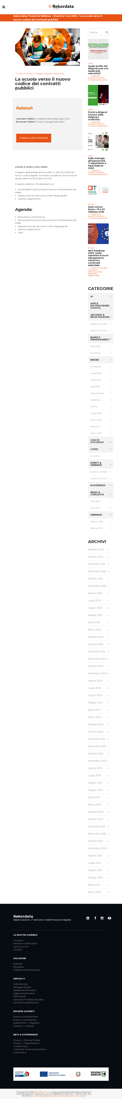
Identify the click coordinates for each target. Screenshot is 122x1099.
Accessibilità (95, 366)
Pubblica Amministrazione (26, 970)
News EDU (48, 74)
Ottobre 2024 (95, 666)
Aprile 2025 (94, 622)
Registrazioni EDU (98, 330)
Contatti (17, 949)
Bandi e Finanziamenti (99, 338)
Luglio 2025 (94, 600)
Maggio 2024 (95, 702)
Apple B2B (95, 386)
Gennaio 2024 (95, 731)
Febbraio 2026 (96, 549)
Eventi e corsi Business (24, 1020)
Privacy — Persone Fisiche (26, 1040)
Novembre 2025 (97, 571)
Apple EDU (96, 76)
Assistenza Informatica (24, 990)
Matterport (95, 426)
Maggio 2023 (95, 790)
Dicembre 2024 (96, 651)
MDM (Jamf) (19, 996)
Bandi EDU (95, 353)
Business (17, 963)
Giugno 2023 (95, 782)
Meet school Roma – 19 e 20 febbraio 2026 (96, 209)
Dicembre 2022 (96, 826)
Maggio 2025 (95, 615)
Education (18, 967)
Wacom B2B (96, 433)
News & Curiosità (95, 272)
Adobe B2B (95, 373)
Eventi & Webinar (40, 15)
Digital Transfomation (24, 993)
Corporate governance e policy (72, 1096)
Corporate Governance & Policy (29, 1049)
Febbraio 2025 (95, 637)
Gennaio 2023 (95, 819)
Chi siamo (18, 940)
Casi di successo (97, 441)
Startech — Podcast (23, 1026)
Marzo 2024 (94, 717)
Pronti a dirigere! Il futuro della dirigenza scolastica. (97, 116)
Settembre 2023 (97, 760)
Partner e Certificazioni (25, 943)
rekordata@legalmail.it (45, 1096)
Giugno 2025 (95, 607)
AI (91, 296)
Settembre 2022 (97, 848)
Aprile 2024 (94, 709)
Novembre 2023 (97, 746)
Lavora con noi (20, 946)
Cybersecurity (20, 984)
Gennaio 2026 (95, 556)
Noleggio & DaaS (22, 987)
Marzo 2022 (94, 892)
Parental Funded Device (26, 1002)
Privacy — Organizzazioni (26, 1043)
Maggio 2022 (95, 877)
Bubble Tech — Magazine (26, 1023)
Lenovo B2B (96, 420)
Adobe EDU (95, 380)
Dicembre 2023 (96, 739)
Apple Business (97, 393)
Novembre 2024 (97, 658)
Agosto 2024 (95, 680)
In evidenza (38, 74)
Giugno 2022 (95, 870)
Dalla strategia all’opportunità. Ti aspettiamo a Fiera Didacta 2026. (97, 163)
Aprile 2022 (94, 884)
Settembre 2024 (97, 673)
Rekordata (20, 15)
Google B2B (95, 413)
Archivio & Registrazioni (99, 315)
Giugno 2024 (95, 695)
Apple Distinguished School (99, 305)
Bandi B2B (95, 346)
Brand (94, 359)
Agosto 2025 (95, 593)
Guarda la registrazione (34, 138)
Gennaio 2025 (95, 644)
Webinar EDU (59, 74)
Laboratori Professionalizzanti (28, 999)
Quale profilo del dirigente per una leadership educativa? (98, 70)
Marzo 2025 (94, 629)
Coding (93, 406)
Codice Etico (20, 1052)
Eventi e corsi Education (25, 1016)
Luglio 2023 (94, 775)
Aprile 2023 (94, 797)
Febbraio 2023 (96, 811)
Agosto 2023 (95, 768)
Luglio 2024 (94, 688)
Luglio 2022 (94, 862)
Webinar (96, 514)
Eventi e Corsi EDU (66, 15)
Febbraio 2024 (96, 724)
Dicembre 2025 (96, 564)
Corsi (94, 449)
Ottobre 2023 (95, 753)
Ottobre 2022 (95, 841)
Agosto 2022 (95, 855)
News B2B (92, 274)
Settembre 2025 (97, 586)
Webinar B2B (94, 275)
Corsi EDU (95, 456)
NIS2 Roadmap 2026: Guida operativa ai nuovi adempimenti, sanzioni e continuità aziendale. (98, 258)
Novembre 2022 (97, 833)
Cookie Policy (20, 1046)
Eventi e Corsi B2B (99, 268)
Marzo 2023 (94, 804)
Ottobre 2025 (95, 578)
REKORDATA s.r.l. (42, 1092)
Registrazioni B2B (98, 324)
